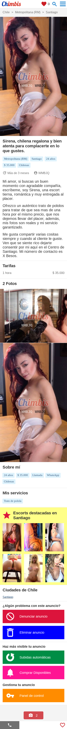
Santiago (8, 596)
